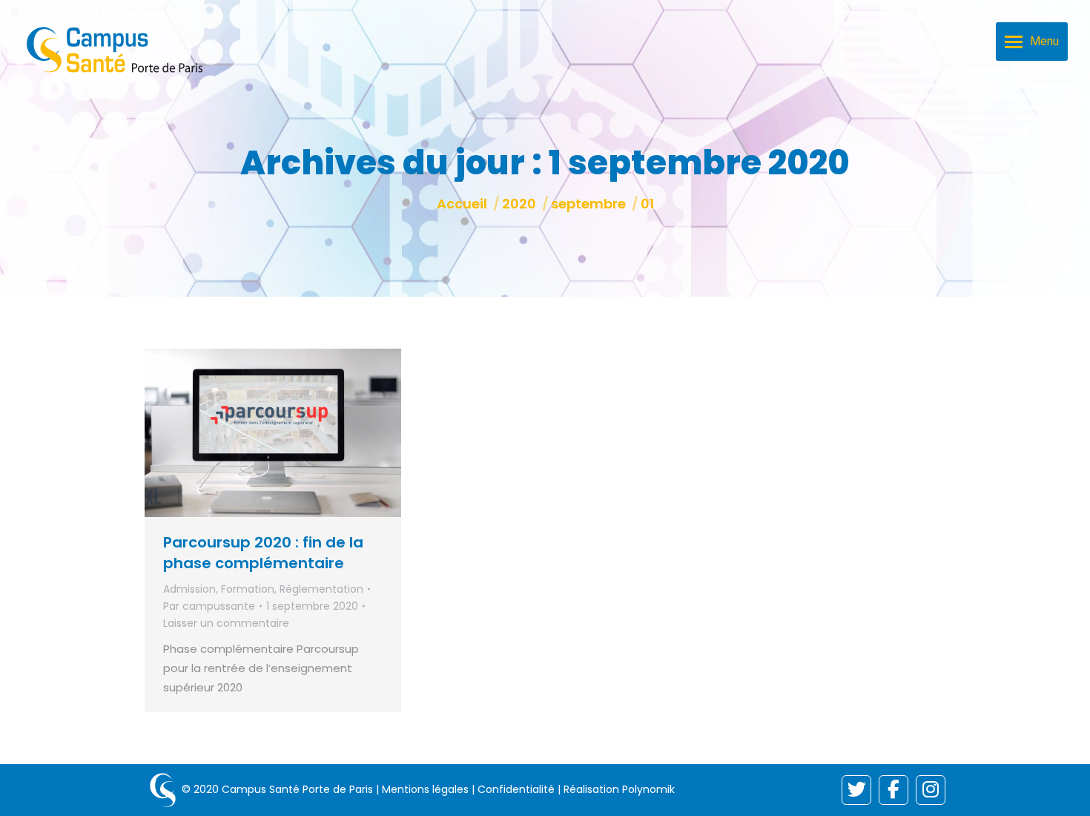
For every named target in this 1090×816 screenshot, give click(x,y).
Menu (1044, 41)
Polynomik (648, 789)
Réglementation (321, 589)
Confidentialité (516, 789)
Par (209, 606)
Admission (189, 589)
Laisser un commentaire (226, 623)
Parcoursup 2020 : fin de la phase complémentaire (263, 552)
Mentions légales (425, 789)
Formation (247, 589)
